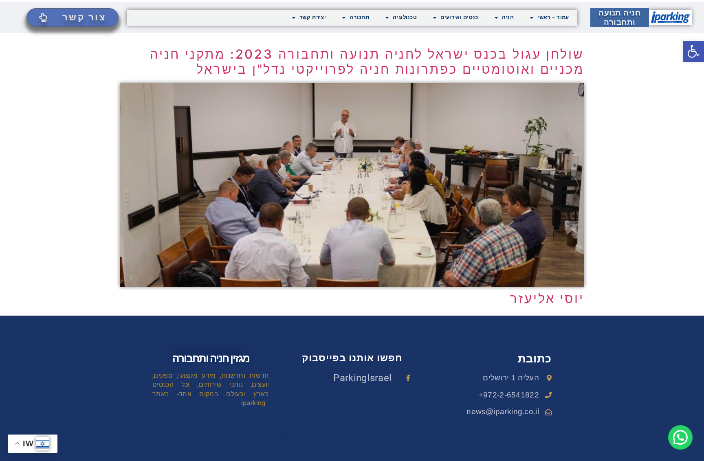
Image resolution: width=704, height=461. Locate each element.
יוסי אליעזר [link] (547, 298)
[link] (693, 51)
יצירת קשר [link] (312, 17)
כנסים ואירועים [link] (459, 17)
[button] (680, 437)
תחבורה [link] (359, 17)
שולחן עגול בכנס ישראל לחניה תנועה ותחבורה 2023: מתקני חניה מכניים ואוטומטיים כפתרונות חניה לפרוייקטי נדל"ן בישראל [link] (367, 61)
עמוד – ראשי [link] (553, 17)
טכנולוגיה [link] (405, 17)
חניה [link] (508, 17)
